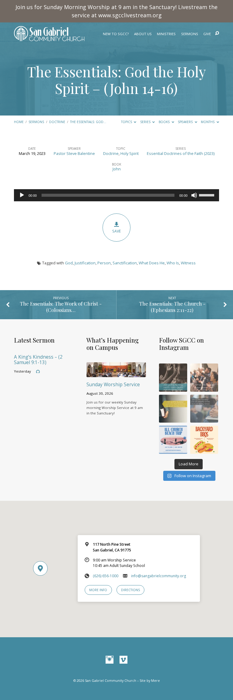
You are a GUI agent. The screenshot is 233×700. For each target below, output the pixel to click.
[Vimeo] (123, 660)
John (117, 169)
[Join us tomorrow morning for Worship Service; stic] (173, 377)
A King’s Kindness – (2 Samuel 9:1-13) (38, 360)
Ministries (166, 34)
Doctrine (57, 122)
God (69, 263)
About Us (143, 34)
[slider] (207, 194)
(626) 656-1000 (105, 575)
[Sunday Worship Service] (116, 373)
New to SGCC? (116, 34)
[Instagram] (109, 660)
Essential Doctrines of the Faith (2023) (180, 153)
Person (104, 263)
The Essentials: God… (88, 122)
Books (165, 122)
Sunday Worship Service (113, 384)
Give (207, 34)
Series (145, 122)
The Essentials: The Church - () (172, 306)
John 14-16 (141, 88)
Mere (155, 680)
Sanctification (125, 263)
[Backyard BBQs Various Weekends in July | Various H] (204, 440)
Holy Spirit (129, 153)
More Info (98, 590)
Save (116, 231)
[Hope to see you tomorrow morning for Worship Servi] (204, 377)
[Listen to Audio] (38, 371)
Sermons (189, 34)
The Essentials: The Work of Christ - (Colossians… (61, 306)
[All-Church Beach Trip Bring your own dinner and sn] (173, 440)
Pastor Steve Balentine (74, 153)
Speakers (186, 122)
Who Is (173, 263)
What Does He (152, 263)
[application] (116, 195)
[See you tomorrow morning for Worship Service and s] (173, 409)
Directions (130, 590)
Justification (85, 263)
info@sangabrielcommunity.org (158, 575)
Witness (188, 263)
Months (208, 122)
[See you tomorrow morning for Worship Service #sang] (204, 409)
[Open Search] (217, 33)
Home (19, 122)
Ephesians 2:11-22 (172, 309)
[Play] (22, 195)
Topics (127, 122)
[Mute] (194, 195)
